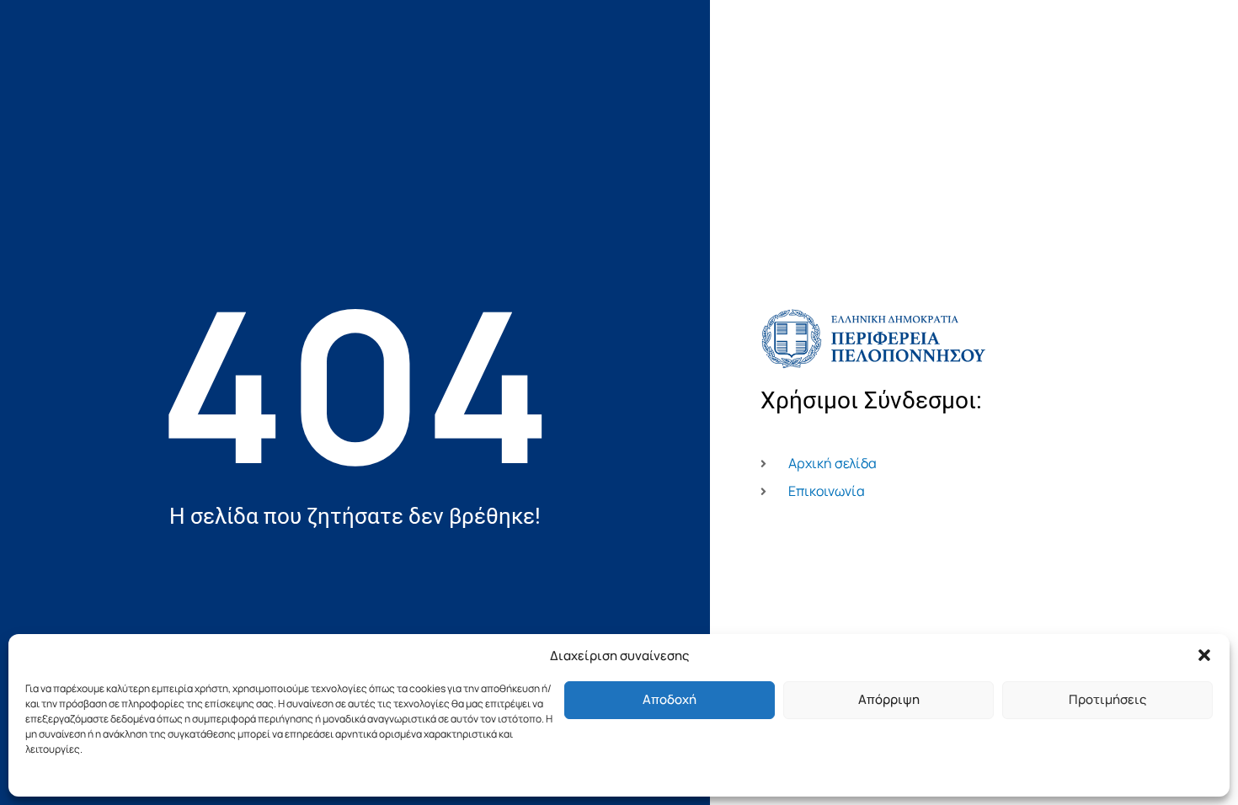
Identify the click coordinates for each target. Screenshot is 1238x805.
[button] (1204, 655)
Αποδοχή (669, 699)
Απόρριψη (889, 699)
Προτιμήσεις (1107, 699)
